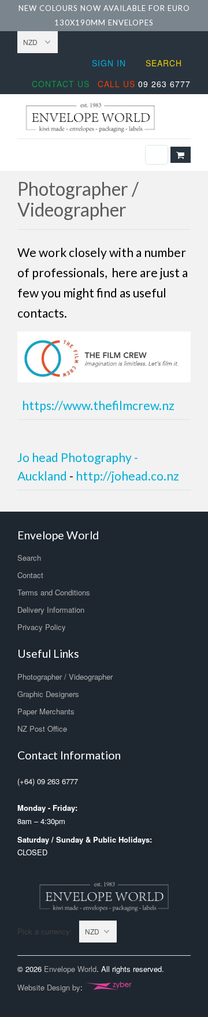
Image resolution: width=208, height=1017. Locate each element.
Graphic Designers (48, 693)
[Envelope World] (104, 117)
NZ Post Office (42, 728)
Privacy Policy (41, 626)
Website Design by (48, 987)
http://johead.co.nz (127, 475)
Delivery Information (50, 609)
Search (164, 63)
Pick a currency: (48, 931)
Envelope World (70, 968)
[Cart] (180, 155)
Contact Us (61, 84)
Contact (30, 574)
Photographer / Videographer (65, 676)
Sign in (109, 63)
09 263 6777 (144, 84)
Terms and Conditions (53, 592)
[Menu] (156, 155)
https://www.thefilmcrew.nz (98, 405)
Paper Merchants (46, 711)
